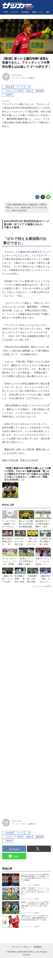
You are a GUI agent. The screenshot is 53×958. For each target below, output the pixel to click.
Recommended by (39, 586)
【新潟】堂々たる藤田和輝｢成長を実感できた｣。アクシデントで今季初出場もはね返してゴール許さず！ (26, 62)
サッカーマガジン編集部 (23, 78)
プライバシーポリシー (21, 947)
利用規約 (38, 947)
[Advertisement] (26, 161)
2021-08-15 (17, 75)
